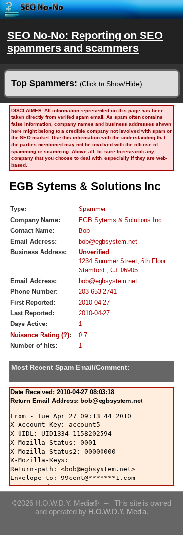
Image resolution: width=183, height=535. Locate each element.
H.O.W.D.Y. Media (117, 511)
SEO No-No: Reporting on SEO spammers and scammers (85, 41)
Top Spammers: (76, 83)
